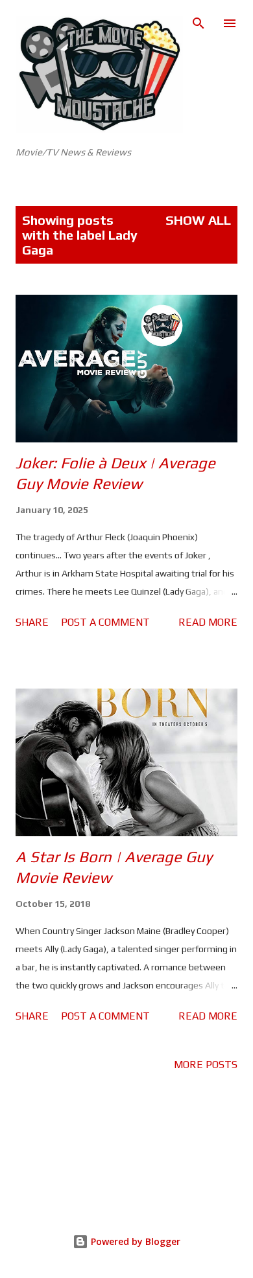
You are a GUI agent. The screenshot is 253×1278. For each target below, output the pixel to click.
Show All (198, 219)
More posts (205, 1064)
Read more (207, 622)
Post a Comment (105, 622)
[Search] (198, 23)
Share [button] (32, 622)
